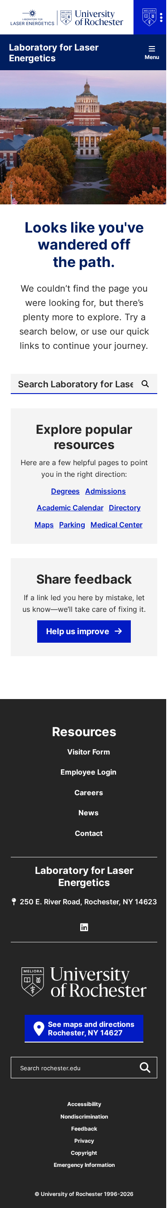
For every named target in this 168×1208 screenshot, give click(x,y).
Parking (72, 525)
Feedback (84, 1128)
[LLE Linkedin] (84, 927)
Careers (88, 792)
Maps (44, 525)
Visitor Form (88, 752)
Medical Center (116, 525)
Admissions (105, 491)
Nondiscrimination (84, 1116)
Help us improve (77, 631)
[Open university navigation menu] (151, 17)
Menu (152, 56)
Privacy (84, 1140)
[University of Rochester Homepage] (84, 982)
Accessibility (84, 1104)
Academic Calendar (70, 508)
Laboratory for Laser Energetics (54, 52)
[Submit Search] (145, 1067)
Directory (125, 508)
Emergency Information (84, 1165)
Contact (89, 833)
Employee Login (88, 772)
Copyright (84, 1153)
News (88, 813)
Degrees (65, 491)
